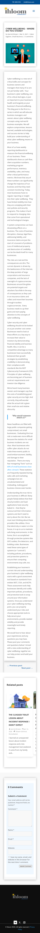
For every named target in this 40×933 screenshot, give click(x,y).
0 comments (29, 37)
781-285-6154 (16, 2)
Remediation (13, 734)
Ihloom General (21, 731)
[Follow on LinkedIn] (15, 922)
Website (11, 848)
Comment (12, 809)
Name (11, 830)
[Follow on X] (19, 922)
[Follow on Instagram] (24, 922)
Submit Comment (25, 866)
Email (11, 839)
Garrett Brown (13, 34)
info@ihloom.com (29, 2)
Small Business (17, 37)
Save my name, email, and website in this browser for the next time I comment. (19, 859)
